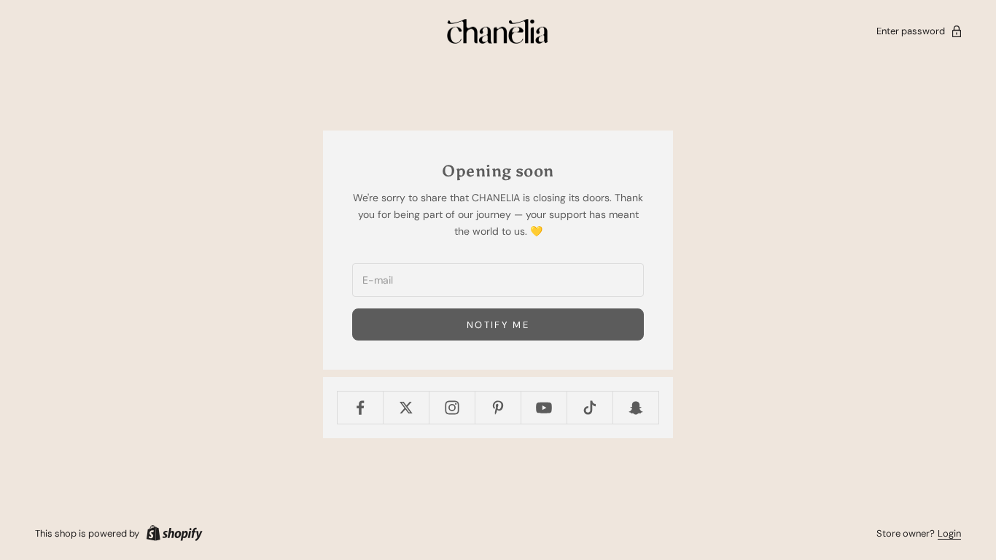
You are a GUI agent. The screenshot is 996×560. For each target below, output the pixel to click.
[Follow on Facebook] (360, 408)
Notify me (498, 325)
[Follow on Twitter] (406, 408)
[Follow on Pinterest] (498, 408)
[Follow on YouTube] (544, 408)
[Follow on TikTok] (589, 408)
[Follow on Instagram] (452, 408)
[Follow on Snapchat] (635, 408)
